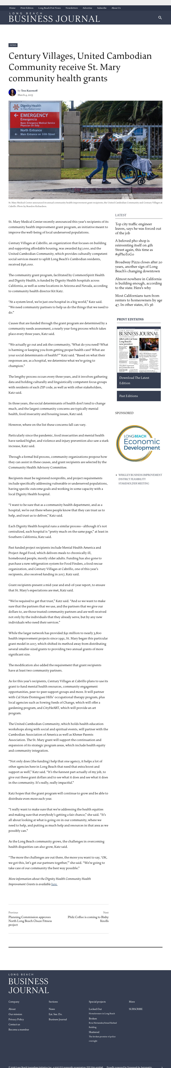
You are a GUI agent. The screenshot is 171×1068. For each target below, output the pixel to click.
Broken (103, 1023)
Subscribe (102, 8)
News (13, 45)
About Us (116, 8)
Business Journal (58, 1019)
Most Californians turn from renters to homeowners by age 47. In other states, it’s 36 (138, 300)
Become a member (19, 1029)
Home (12, 8)
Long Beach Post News (49, 8)
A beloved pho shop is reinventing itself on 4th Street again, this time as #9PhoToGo (134, 247)
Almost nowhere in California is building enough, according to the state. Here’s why (138, 283)
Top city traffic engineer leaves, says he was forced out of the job (138, 228)
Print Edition (27, 8)
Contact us (14, 1024)
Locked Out (102, 1011)
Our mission (15, 1014)
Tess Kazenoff (29, 90)
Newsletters (72, 8)
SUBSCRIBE (136, 1009)
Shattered (102, 1036)
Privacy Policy (16, 1019)
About (12, 1009)
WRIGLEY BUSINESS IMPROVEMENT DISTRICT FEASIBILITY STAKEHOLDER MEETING (140, 479)
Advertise (87, 8)
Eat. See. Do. (55, 1014)
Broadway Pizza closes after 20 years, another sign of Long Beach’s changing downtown (138, 266)
